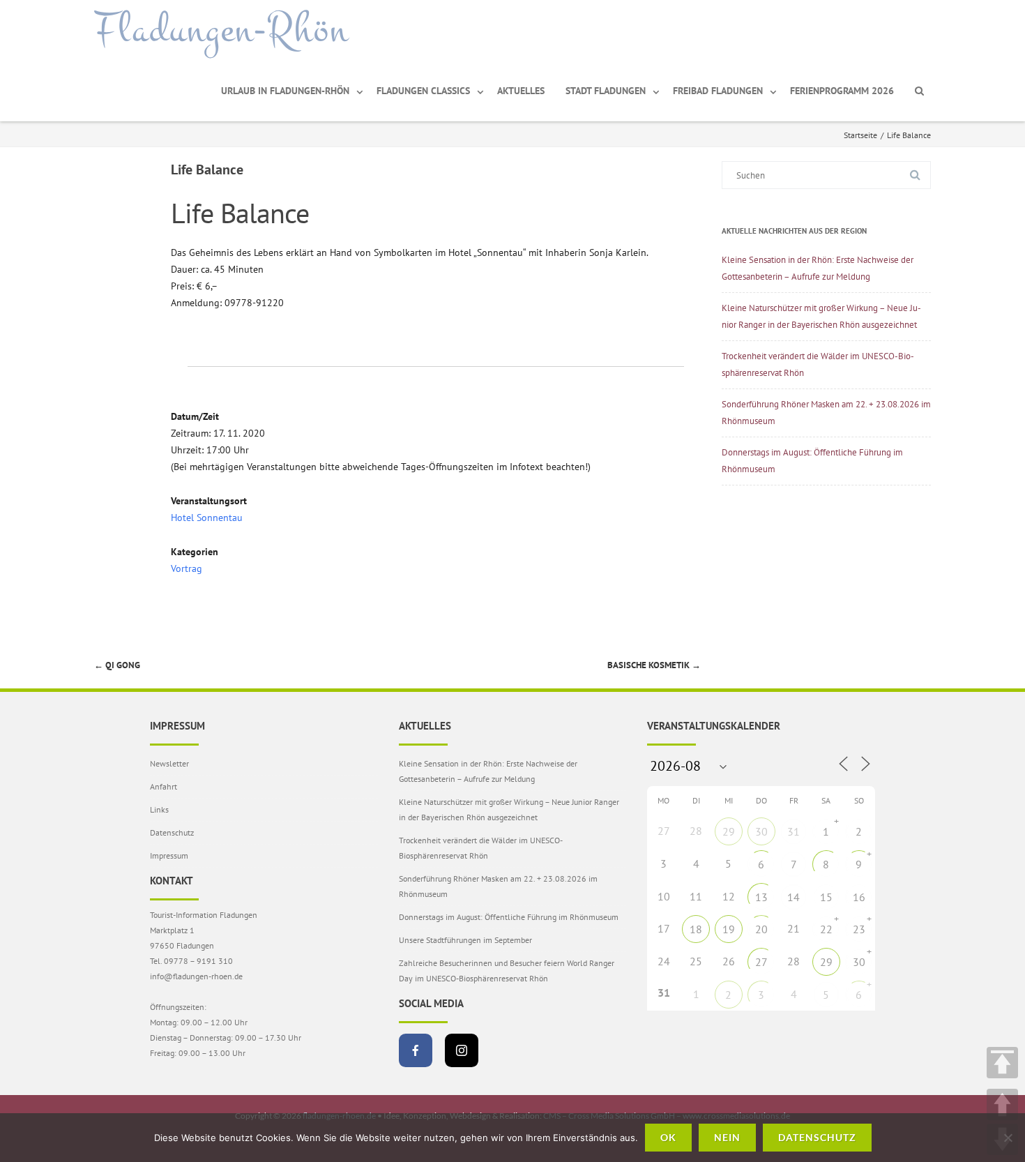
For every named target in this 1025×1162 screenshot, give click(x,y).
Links (159, 809)
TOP (1002, 1062)
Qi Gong (117, 665)
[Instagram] (461, 1050)
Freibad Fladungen (718, 90)
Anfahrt (163, 786)
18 (696, 929)
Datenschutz (172, 832)
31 (793, 831)
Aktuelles (521, 90)
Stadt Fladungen (605, 90)
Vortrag (186, 568)
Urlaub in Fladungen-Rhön (285, 90)
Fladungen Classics (423, 90)
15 (826, 897)
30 (761, 831)
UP (1002, 1104)
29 (728, 831)
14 (793, 897)
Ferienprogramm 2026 (842, 90)
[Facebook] (415, 1050)
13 (761, 897)
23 (859, 929)
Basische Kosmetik (654, 665)
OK (668, 1137)
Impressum (169, 855)
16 (859, 897)
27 (761, 962)
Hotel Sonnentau (207, 517)
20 (761, 929)
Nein (727, 1137)
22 (826, 929)
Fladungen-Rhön (221, 30)
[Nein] (1008, 1138)
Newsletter (169, 763)
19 (728, 929)
